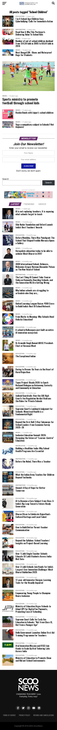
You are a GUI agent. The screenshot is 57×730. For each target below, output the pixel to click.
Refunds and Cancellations (43, 715)
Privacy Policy (24, 715)
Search (5, 179)
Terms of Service (9, 715)
